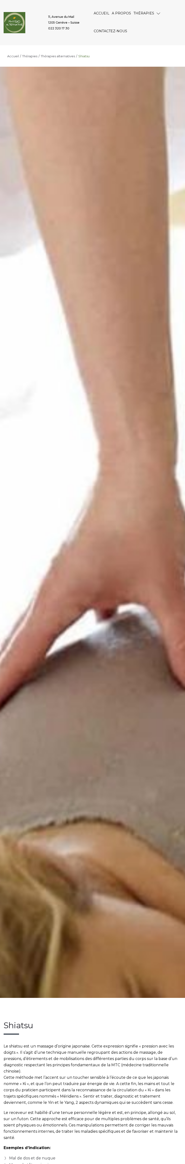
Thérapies (29, 56)
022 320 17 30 (58, 28)
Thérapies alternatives (58, 56)
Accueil (13, 56)
